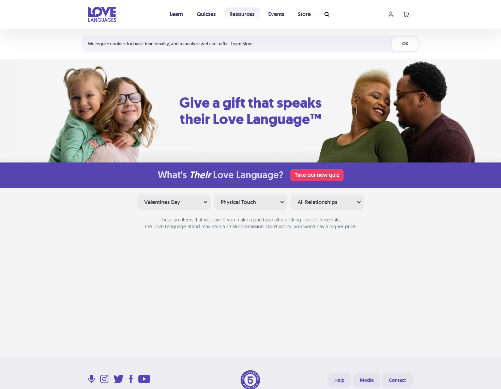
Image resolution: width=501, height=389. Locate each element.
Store (304, 14)
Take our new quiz (317, 174)
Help (339, 380)
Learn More (242, 44)
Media (367, 380)
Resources (242, 14)
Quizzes (206, 14)
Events (276, 14)
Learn (176, 14)
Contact (397, 380)
